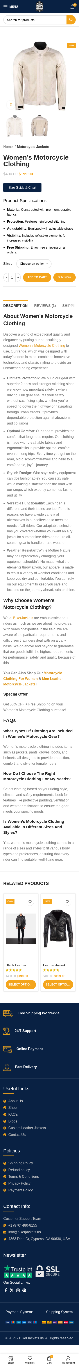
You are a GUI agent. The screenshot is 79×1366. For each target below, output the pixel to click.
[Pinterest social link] (24, 1290)
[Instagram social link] (18, 1290)
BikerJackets (22, 618)
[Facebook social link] (5, 1290)
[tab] (15, 305)
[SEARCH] (71, 19)
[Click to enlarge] (11, 104)
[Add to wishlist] (30, 902)
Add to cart (37, 277)
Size (6, 264)
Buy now (64, 277)
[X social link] (11, 1290)
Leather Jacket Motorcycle (54, 967)
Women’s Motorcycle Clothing (42, 345)
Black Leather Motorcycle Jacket (19, 967)
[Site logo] (40, 6)
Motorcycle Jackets (33, 147)
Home (8, 147)
